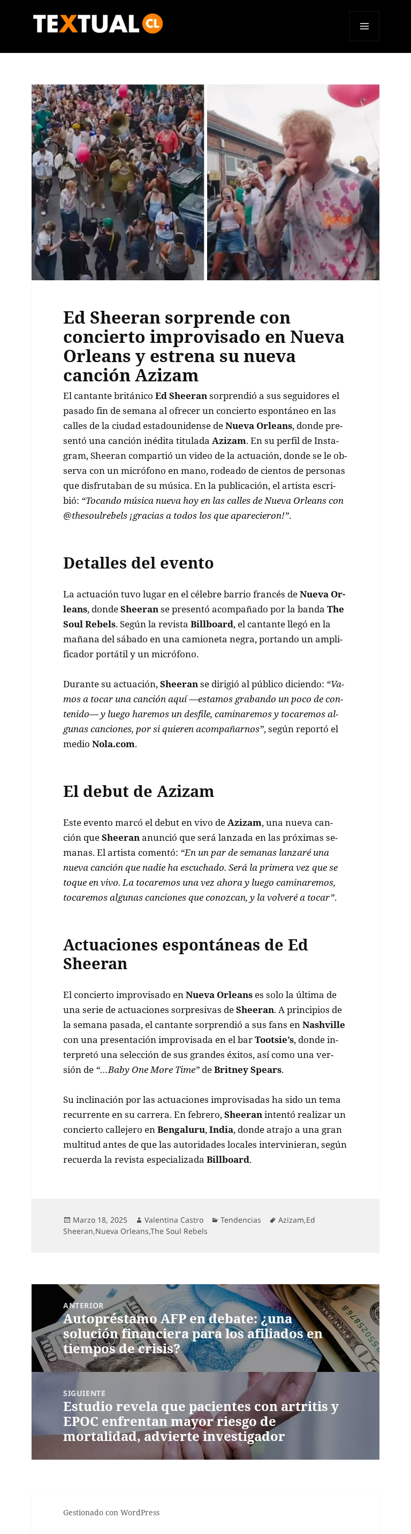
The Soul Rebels (179, 1231)
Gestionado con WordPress (111, 1512)
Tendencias (240, 1220)
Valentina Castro (173, 1220)
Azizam (291, 1220)
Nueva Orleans (122, 1231)
